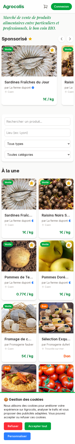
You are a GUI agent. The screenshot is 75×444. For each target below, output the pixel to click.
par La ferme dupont (18, 87)
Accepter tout (37, 426)
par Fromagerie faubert (19, 344)
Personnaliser (17, 436)
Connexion (61, 6)
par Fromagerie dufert (56, 344)
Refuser (13, 426)
